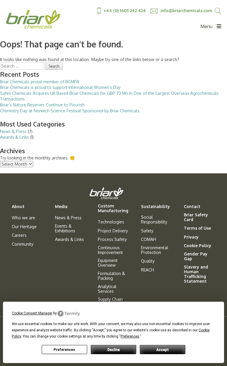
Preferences (64, 350)
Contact (192, 206)
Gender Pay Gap (195, 256)
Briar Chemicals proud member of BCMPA (39, 81)
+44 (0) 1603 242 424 (124, 10)
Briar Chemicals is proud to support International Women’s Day (60, 87)
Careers (19, 235)
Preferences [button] (130, 336)
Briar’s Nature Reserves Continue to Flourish (42, 104)
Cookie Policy (197, 245)
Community (22, 244)
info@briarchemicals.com (185, 10)
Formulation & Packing (111, 276)
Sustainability (155, 206)
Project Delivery (113, 230)
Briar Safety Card (196, 217)
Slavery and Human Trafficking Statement (196, 274)
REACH (147, 270)
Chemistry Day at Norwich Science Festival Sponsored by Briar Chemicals (70, 110)
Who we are (23, 217)
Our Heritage (24, 226)
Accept (162, 350)
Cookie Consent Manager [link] (32, 313)
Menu (207, 26)
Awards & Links (14, 137)
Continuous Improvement (110, 250)
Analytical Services (107, 289)
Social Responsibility (154, 219)
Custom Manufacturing (113, 208)
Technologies (111, 222)
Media (61, 206)
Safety (147, 230)
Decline (113, 350)
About (18, 206)
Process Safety (112, 239)
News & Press (13, 131)
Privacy (191, 237)
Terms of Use (197, 228)
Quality (148, 261)
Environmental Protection (154, 250)
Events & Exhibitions (65, 228)
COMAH (148, 239)
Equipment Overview (108, 263)
